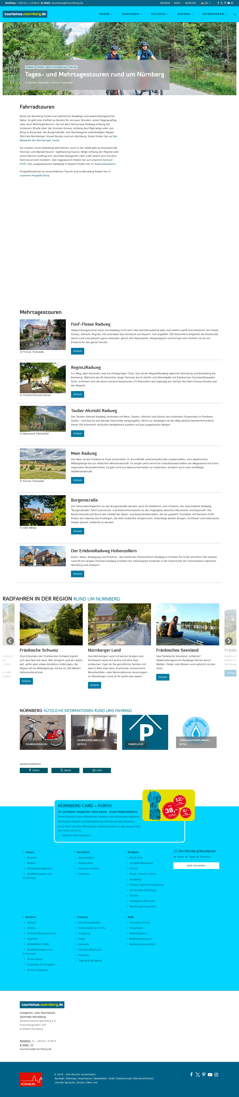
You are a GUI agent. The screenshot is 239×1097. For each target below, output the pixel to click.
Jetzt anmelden (196, 865)
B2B (130, 917)
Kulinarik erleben (88, 868)
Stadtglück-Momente (142, 901)
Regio (81, 938)
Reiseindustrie (138, 933)
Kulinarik (83, 944)
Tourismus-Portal (139, 922)
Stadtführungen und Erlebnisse (37, 875)
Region (31, 863)
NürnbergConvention (142, 944)
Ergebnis (32, 938)
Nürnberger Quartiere (142, 906)
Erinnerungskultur (89, 922)
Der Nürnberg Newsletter (197, 851)
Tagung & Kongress (90, 960)
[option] (51, 644)
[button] (34, 770)
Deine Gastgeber (37, 970)
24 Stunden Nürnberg (142, 890)
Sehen (105, 14)
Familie (133, 895)
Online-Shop (34, 959)
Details (77, 351)
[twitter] (222, 3)
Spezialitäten (86, 857)
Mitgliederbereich (140, 938)
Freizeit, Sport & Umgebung (146, 884)
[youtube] (228, 3)
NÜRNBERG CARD (37, 944)
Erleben (158, 14)
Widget (31, 922)
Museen (31, 857)
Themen (82, 917)
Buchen (184, 14)
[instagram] (232, 3)
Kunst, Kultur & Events (91, 928)
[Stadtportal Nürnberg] (34, 1080)
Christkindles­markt (89, 949)
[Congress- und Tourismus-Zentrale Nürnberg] (25, 14)
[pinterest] (225, 3)
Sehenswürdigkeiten (39, 868)
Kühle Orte (135, 857)
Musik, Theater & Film (142, 873)
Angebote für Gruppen (40, 964)
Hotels (30, 928)
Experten (83, 873)
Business (83, 955)
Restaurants (85, 863)
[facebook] (218, 3)
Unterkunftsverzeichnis (40, 933)
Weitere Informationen (76, 835)
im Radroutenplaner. (103, 164)
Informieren (213, 14)
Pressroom (136, 928)
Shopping (135, 879)
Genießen (131, 14)
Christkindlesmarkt (141, 863)
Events (133, 868)
